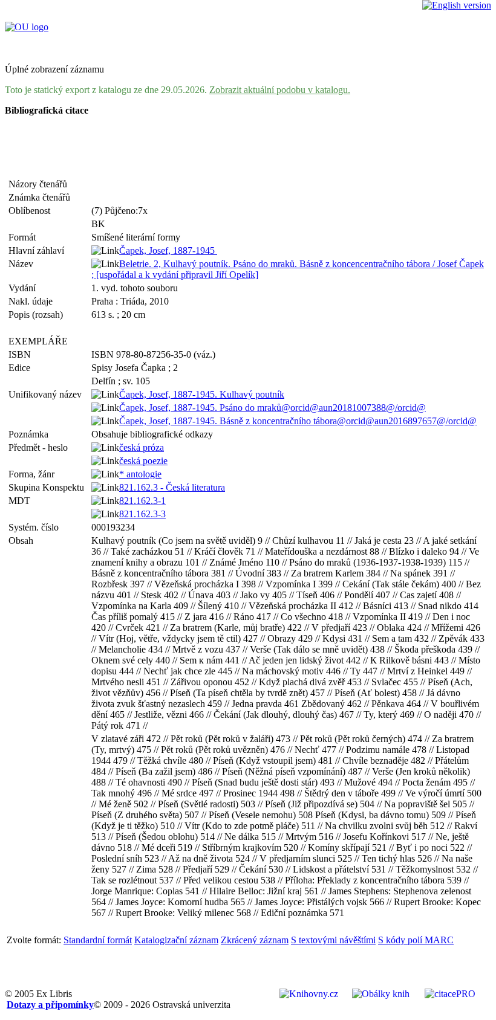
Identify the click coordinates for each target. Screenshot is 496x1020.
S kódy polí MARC (416, 940)
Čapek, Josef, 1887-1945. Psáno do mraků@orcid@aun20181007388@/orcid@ (272, 407)
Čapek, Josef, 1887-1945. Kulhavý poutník (201, 394)
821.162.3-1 (142, 500)
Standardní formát (98, 940)
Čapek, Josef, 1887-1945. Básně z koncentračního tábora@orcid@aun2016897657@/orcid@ (298, 421)
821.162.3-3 (142, 514)
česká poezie (143, 461)
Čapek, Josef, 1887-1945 (168, 250)
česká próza (141, 447)
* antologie (140, 474)
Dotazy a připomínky (50, 1004)
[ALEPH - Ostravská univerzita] (26, 27)
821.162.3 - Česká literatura (172, 487)
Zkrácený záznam (255, 940)
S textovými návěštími (333, 940)
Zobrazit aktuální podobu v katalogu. (279, 90)
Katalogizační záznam (176, 940)
